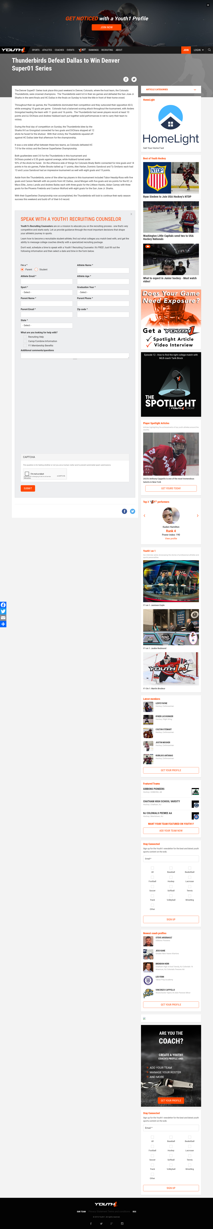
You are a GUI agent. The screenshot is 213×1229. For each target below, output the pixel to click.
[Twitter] (3, 611)
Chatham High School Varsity (161, 801)
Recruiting (107, 50)
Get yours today (171, 488)
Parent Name (28, 298)
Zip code (82, 309)
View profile (171, 538)
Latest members (151, 698)
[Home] (15, 50)
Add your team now (171, 830)
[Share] (3, 624)
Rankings (94, 50)
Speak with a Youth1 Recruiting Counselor (71, 219)
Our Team (81, 1211)
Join (186, 50)
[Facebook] (3, 605)
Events (70, 50)
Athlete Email (28, 276)
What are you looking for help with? (39, 332)
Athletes (47, 50)
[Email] (3, 617)
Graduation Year (86, 287)
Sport (24, 287)
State (24, 320)
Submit (28, 488)
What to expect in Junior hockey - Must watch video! (170, 279)
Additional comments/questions (37, 350)
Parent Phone (85, 298)
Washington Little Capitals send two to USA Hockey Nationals (168, 237)
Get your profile (171, 770)
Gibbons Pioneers (153, 788)
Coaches (59, 50)
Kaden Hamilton (171, 527)
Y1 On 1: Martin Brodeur (154, 688)
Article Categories (157, 89)
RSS (134, 1211)
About (119, 50)
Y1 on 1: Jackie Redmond (154, 648)
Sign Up (171, 919)
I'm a (24, 265)
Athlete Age (84, 276)
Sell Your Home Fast (153, 148)
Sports (35, 50)
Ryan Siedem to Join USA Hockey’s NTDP (167, 196)
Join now (107, 27)
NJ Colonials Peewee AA (157, 813)
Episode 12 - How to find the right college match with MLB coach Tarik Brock (171, 356)
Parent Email (28, 309)
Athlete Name (85, 265)
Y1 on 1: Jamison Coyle (154, 605)
